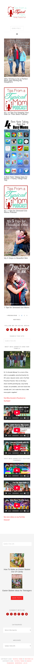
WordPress (18, 663)
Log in (25, 663)
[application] (17, 412)
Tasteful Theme (19, 661)
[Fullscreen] (28, 418)
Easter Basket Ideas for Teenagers (17, 591)
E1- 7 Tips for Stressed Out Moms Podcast (15, 211)
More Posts (17, 598)
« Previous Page (12, 315)
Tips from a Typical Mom (17, 12)
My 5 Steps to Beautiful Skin (16, 258)
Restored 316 (29, 658)
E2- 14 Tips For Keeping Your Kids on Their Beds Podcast (16, 113)
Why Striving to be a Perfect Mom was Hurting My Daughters (16, 80)
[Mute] (25, 418)
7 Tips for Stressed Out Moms (16, 307)
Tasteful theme (17, 658)
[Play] (6, 418)
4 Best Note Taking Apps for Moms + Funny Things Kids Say (15, 178)
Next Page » (17, 319)
